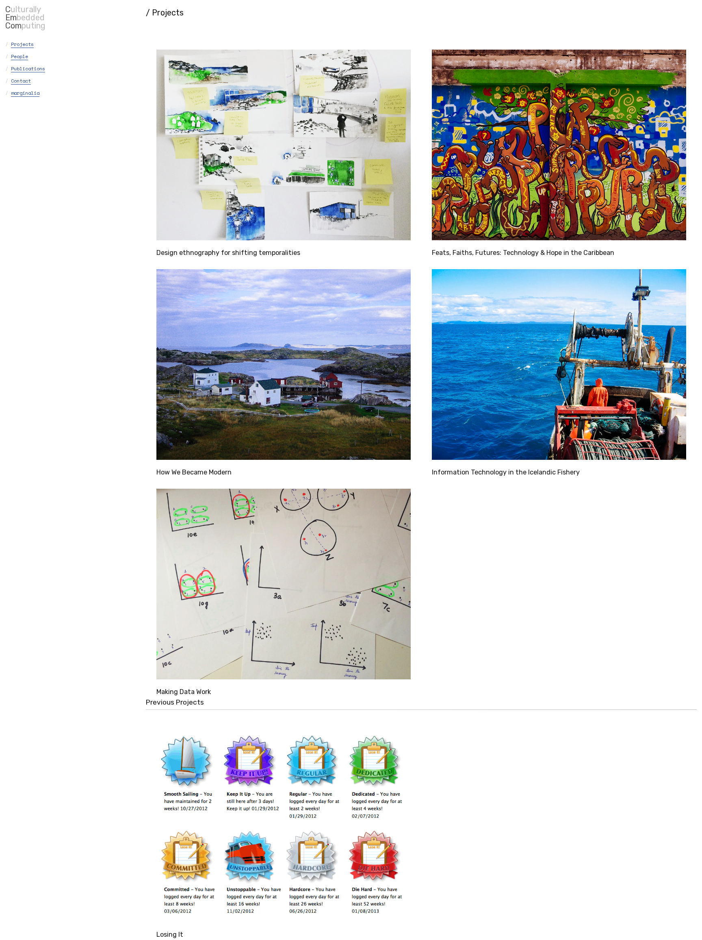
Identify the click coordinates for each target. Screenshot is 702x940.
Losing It (169, 934)
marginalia (25, 92)
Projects (22, 44)
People (19, 56)
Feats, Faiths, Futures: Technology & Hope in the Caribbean (523, 253)
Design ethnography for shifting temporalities (228, 253)
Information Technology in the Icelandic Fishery (506, 472)
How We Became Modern (194, 472)
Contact (21, 80)
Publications (28, 68)
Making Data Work (183, 692)
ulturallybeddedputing (25, 17)
